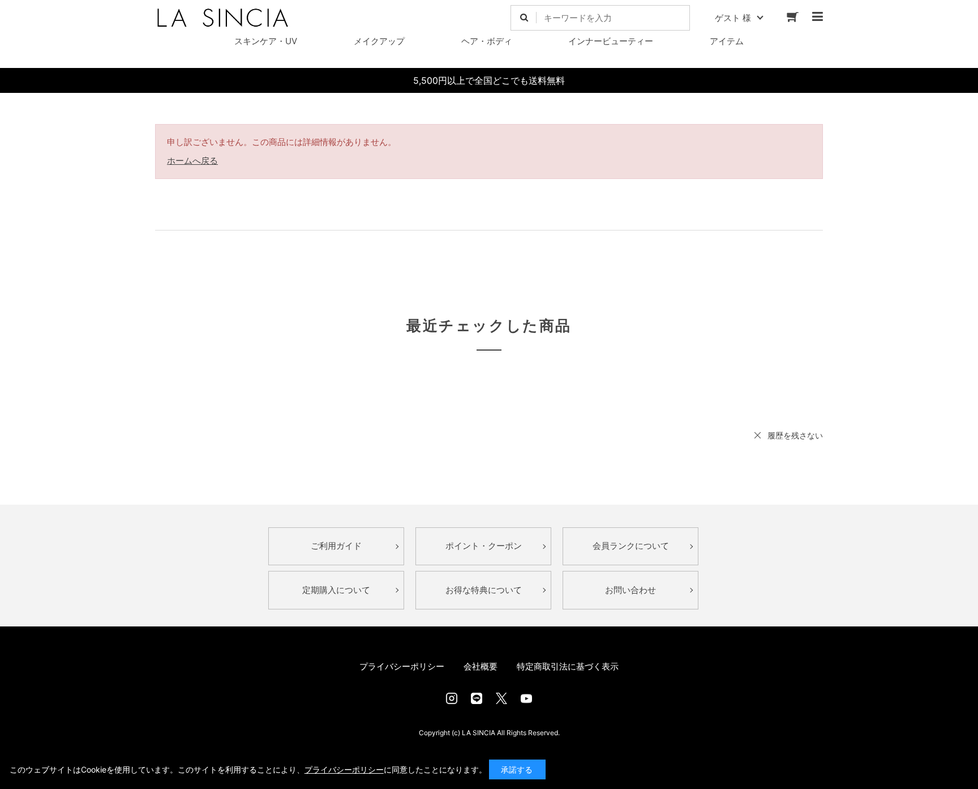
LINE (476, 698)
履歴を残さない (795, 435)
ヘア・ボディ (486, 41)
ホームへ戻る (192, 160)
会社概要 (480, 666)
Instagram (451, 698)
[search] (524, 18)
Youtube (526, 698)
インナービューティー (610, 41)
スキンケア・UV (265, 41)
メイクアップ (379, 41)
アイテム (727, 41)
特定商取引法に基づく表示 (568, 666)
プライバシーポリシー (401, 666)
